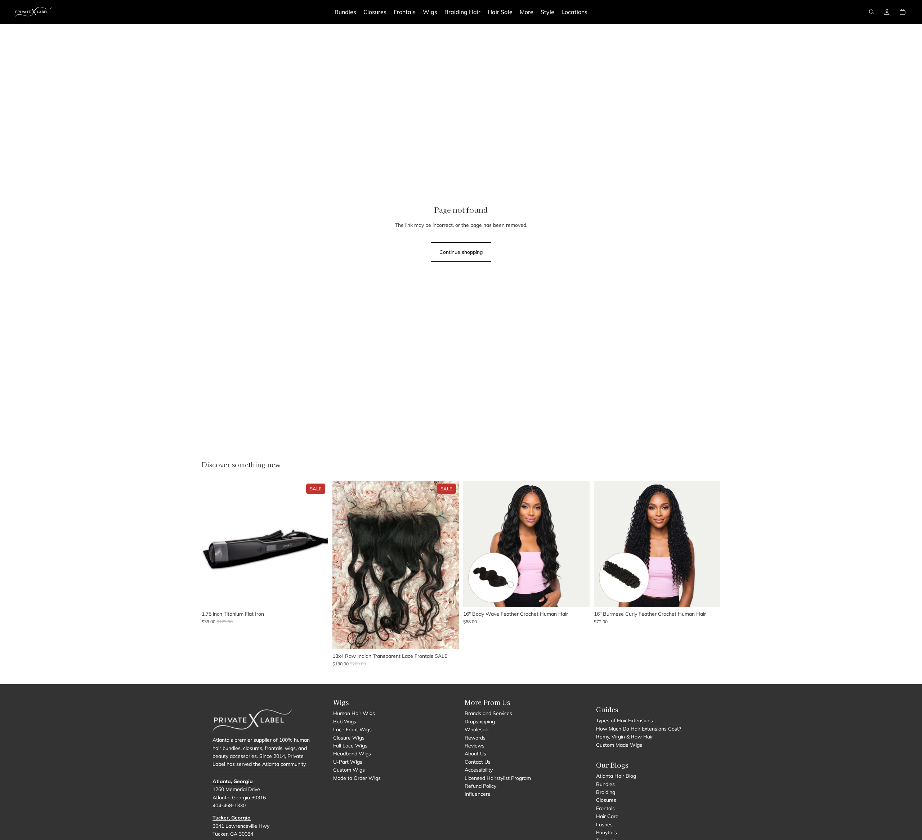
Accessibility (479, 770)
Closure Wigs (348, 737)
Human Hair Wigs (354, 713)
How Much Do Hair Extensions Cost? (638, 728)
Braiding (605, 792)
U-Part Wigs (347, 761)
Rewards (475, 737)
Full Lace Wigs (350, 745)
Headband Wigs (352, 753)
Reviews (474, 745)
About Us (475, 753)
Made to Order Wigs (357, 777)
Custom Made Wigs (619, 744)
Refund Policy (480, 786)
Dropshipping (480, 721)
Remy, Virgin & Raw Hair (624, 736)
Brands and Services (488, 713)
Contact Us (478, 761)
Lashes (604, 824)
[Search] (872, 12)
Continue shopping (461, 252)
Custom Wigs (349, 770)
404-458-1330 (229, 805)
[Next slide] (317, 544)
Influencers (477, 794)
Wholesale (477, 729)
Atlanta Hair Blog (616, 776)
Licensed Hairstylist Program (498, 777)
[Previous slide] (212, 544)
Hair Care (607, 816)
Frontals (605, 808)
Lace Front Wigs (352, 729)
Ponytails (606, 832)
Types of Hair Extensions (624, 720)
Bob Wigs (344, 721)
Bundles (605, 784)
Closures (606, 800)
